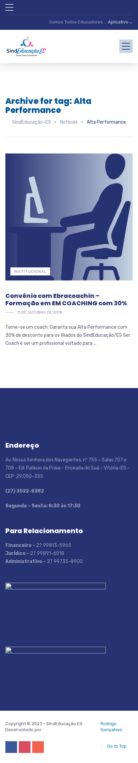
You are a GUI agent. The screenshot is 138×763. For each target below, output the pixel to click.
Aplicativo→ (120, 21)
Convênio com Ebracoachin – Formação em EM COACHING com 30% (66, 299)
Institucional (30, 271)
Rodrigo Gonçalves (111, 726)
